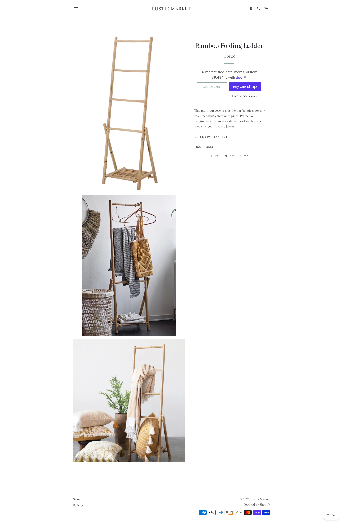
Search (78, 499)
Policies (78, 505)
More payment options (245, 95)
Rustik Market (171, 9)
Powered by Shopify (257, 504)
